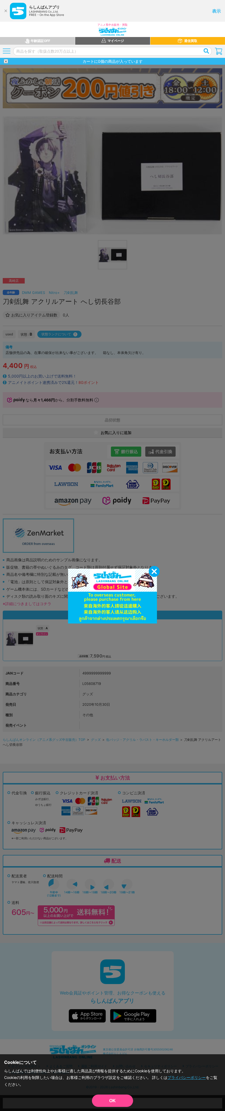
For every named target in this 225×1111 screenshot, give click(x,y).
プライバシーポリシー (186, 1077)
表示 (216, 11)
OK (112, 1100)
